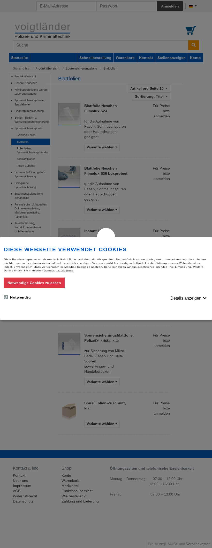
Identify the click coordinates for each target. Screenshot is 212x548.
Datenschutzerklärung (58, 270)
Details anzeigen (185, 298)
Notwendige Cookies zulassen (34, 283)
